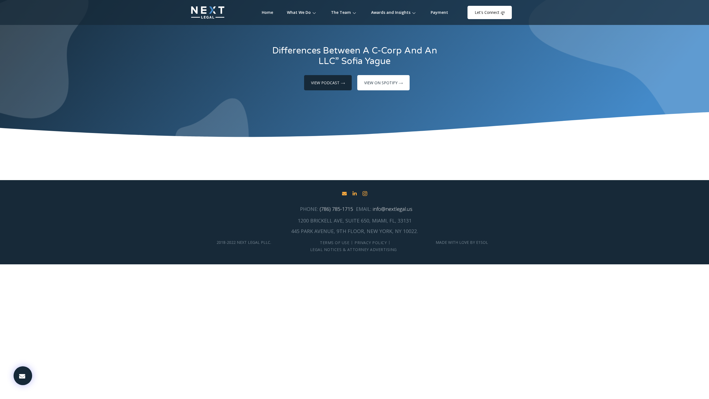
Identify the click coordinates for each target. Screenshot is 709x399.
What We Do (299, 12)
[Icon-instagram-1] (365, 193)
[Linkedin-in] (354, 193)
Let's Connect (487, 12)
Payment (439, 12)
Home (267, 12)
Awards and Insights (390, 12)
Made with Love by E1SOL (462, 242)
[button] (23, 375)
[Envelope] (344, 193)
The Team (341, 12)
